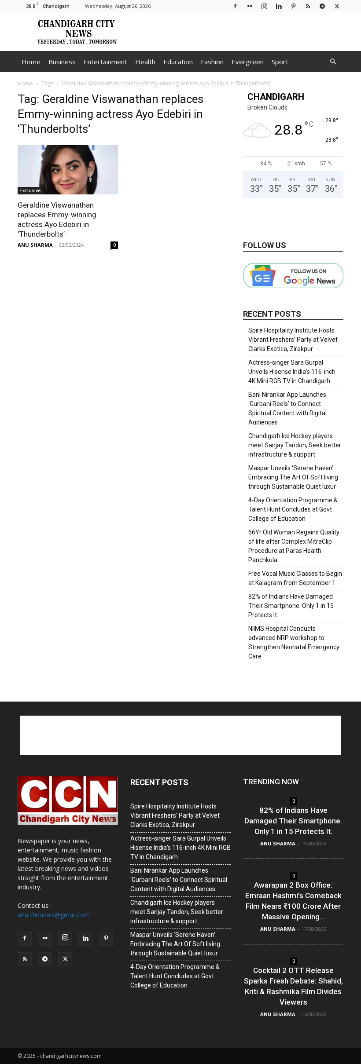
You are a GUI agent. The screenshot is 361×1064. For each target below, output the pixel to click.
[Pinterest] (293, 6)
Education (178, 61)
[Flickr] (249, 6)
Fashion (212, 61)
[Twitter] (336, 6)
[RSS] (307, 6)
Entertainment (105, 61)
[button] (332, 62)
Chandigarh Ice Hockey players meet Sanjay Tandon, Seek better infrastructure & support (294, 445)
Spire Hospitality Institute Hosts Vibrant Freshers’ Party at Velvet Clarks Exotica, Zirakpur (293, 339)
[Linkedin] (278, 6)
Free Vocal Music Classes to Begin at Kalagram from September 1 (295, 578)
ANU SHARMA (35, 244)
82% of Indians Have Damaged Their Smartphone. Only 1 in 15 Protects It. (291, 605)
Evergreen (248, 61)
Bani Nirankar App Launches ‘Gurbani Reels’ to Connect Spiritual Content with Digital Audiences (287, 408)
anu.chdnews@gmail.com (54, 914)
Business (62, 61)
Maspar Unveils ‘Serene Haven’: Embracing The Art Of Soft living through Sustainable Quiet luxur (293, 477)
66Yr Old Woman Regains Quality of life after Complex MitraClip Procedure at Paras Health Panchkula (293, 546)
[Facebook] (235, 6)
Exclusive (30, 190)
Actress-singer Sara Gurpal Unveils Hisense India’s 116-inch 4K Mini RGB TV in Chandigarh (291, 371)
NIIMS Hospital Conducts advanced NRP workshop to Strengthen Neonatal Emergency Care (293, 642)
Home (31, 61)
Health (145, 61)
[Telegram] (322, 6)
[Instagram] (264, 6)
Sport (280, 61)
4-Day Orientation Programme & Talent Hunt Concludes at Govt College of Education (293, 509)
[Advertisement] (240, 31)
